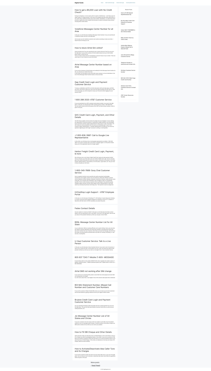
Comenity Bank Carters (130, 2)
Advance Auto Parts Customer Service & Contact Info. (128, 87)
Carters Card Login (120, 2)
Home (102, 2)
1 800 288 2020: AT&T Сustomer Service (93, 99)
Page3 (98, 365)
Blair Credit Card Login (109, 2)
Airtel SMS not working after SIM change (93, 271)
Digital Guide (79, 3)
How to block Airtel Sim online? (89, 48)
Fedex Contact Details (85, 208)
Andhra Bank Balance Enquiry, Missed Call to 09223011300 (127, 47)
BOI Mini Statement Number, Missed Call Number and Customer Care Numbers (93, 286)
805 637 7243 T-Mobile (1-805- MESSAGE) (94, 257)
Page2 (94, 365)
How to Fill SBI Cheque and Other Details (93, 332)
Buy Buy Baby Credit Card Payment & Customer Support (127, 22)
